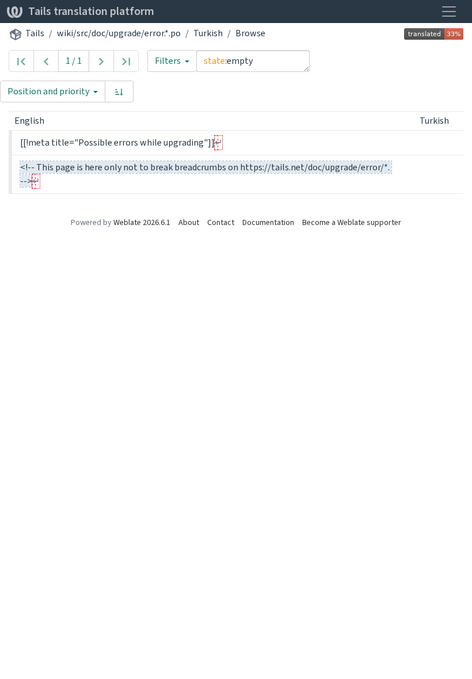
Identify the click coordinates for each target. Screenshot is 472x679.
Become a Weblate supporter (351, 222)
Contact (220, 222)
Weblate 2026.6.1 (141, 222)
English (30, 121)
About (188, 222)
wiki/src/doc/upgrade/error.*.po (119, 33)
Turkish (208, 33)
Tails (34, 33)
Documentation (268, 222)
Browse (250, 33)
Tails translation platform (91, 11)
